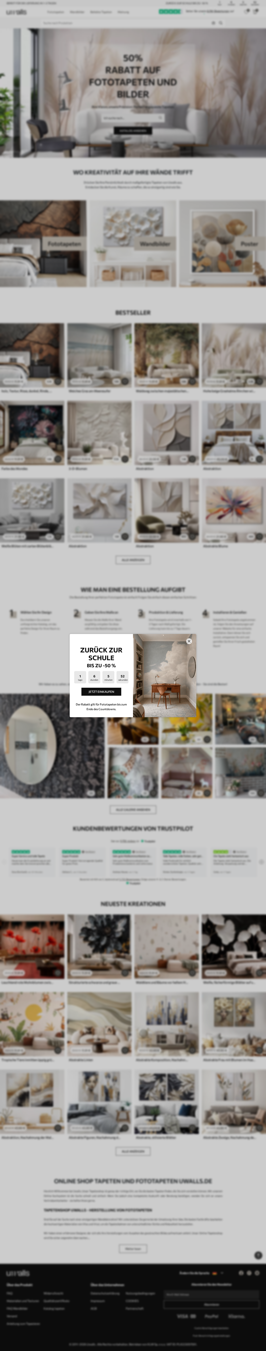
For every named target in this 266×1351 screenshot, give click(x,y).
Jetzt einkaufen (101, 691)
